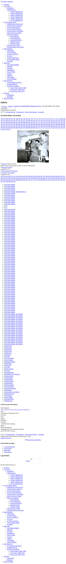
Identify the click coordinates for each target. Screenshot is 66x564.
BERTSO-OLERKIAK (13, 35)
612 (47, 128)
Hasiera (10, 106)
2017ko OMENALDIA (16, 20)
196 (62, 121)
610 (37, 128)
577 (2, 124)
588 (57, 124)
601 (57, 126)
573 (47, 122)
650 (57, 176)
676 (62, 180)
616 (2, 129)
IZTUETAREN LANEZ (13, 59)
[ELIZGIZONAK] (9, 372)
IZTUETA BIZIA (11, 52)
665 (2, 180)
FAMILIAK (7, 63)
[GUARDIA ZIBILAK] (10, 388)
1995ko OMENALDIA (16, 19)
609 (32, 128)
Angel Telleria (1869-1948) (18, 88)
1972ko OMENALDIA (16, 17)
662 (52, 178)
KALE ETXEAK (11, 72)
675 (57, 180)
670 (27, 180)
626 (37, 176)
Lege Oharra (8, 452)
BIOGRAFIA (10, 8)
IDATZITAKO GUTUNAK (14, 33)
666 (7, 180)
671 (32, 180)
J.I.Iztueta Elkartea (9, 447)
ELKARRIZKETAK (12, 84)
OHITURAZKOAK (15, 38)
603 (2, 128)
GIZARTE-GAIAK (15, 43)
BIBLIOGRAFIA (8, 49)
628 (47, 176)
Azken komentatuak (31, 112)
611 (42, 128)
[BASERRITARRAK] (9, 362)
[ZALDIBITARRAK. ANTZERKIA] (13, 314)
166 (42, 121)
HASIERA (6, 4)
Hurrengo (4, 173)
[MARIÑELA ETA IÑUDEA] (12, 374)
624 (27, 176)
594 (22, 126)
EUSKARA (10, 61)
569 (27, 122)
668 (17, 180)
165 (47, 121)
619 (2, 176)
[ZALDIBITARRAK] (9, 185)
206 (7, 121)
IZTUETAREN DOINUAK (14, 82)
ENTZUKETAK (8, 81)
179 (32, 119)
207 (2, 121)
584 (37, 124)
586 (47, 124)
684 (42, 180)
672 (37, 180)
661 (47, 178)
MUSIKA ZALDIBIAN (13, 86)
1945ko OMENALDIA (16, 13)
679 (12, 181)
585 (42, 124)
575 (57, 122)
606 (17, 128)
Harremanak (8, 448)
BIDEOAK (10, 97)
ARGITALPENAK (8, 98)
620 (7, 176)
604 (7, 128)
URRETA (9, 75)
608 (27, 128)
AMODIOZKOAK (15, 42)
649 (52, 176)
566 (12, 122)
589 (62, 124)
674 (52, 180)
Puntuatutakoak (10, 112)
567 (17, 122)
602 (62, 126)
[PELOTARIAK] (8, 360)
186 (17, 119)
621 (12, 176)
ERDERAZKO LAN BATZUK (15, 24)
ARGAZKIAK (10, 95)
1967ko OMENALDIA (16, 15)
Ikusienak (41, 112)
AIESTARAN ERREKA (13, 65)
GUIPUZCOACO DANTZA (14, 26)
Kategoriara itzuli (6, 438)
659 (37, 178)
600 (52, 126)
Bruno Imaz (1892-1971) (17, 91)
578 (7, 124)
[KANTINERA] (8, 397)
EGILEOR (9, 68)
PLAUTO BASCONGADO (14, 29)
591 (7, 126)
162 (2, 122)
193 (12, 121)
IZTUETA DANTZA (12, 54)
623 (22, 176)
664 (62, 178)
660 (42, 178)
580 (17, 124)
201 (22, 121)
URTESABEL (10, 77)
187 (12, 119)
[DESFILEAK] (8, 346)
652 (2, 178)
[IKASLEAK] (7, 365)
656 (22, 178)
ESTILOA (9, 56)
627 (42, 176)
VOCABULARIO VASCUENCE (15, 47)
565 (7, 122)
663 (57, 178)
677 (2, 181)
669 (22, 180)
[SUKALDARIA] (8, 376)
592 (12, 126)
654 (12, 178)
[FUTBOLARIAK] (9, 358)
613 (52, 128)
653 (7, 178)
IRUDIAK (6, 93)
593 (17, 126)
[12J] (5, 208)
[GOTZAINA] (8, 395)
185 (22, 119)
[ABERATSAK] (8, 401)
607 (22, 128)
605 (12, 128)
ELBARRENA (10, 70)
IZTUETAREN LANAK (10, 22)
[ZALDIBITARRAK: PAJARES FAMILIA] (15, 192)
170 (17, 121)
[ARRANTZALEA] (9, 394)
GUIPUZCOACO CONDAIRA (15, 31)
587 (52, 124)
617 (7, 129)
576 (62, 122)
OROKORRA (10, 51)
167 (37, 121)
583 (32, 124)
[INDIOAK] (7, 355)
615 (62, 128)
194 (32, 121)
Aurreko (9, 167)
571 (37, 122)
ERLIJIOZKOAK (14, 36)
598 (42, 126)
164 (52, 121)
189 (2, 119)
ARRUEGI (9, 67)
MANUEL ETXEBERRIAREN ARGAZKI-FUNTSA (27, 106)
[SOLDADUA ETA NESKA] (11, 392)
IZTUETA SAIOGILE (13, 58)
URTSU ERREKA (11, 79)
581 (22, 124)
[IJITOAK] (7, 356)
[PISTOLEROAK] (9, 387)
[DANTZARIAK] (8, 369)
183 (27, 119)
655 (17, 178)
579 (12, 124)
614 (57, 128)
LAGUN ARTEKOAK (16, 40)
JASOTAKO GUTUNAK (13, 45)
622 (17, 176)
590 (2, 126)
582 (27, 124)
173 (57, 119)
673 (47, 180)
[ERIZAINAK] (8, 364)
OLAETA (9, 74)
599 (47, 126)
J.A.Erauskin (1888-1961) (17, 90)
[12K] (5, 206)
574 (52, 122)
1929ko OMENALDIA (16, 12)
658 (32, 178)
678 (7, 181)
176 (42, 119)
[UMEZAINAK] (8, 380)
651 (62, 176)
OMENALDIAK (11, 10)
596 (32, 126)
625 (32, 176)
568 (22, 122)
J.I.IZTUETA (7, 6)
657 (27, 178)
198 (27, 121)
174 (47, 119)
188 (7, 119)
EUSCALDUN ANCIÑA (13, 28)
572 (42, 122)
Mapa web (7, 450)
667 (12, 180)
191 (52, 119)
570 (32, 122)
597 (37, 126)
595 (27, 126)
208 (62, 119)
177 (37, 119)
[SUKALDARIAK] (9, 385)
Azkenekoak (20, 112)
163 (57, 121)
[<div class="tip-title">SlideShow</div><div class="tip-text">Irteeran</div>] (4, 164)
